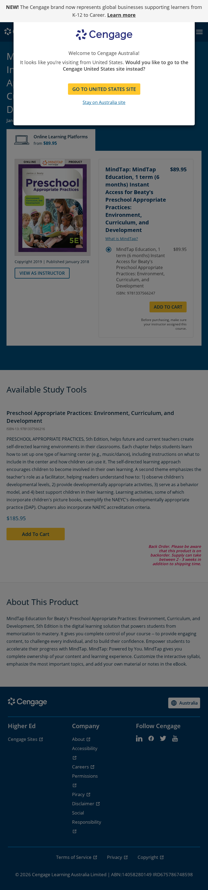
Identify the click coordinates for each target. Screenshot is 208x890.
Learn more (121, 15)
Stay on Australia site (104, 102)
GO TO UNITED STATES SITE (104, 89)
